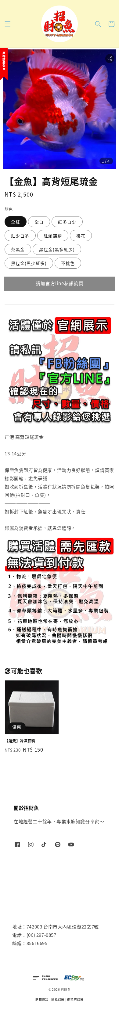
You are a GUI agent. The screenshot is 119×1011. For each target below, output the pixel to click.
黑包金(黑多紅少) (57, 249)
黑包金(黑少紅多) (29, 263)
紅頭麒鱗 (53, 235)
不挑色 (68, 263)
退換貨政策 (75, 999)
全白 (39, 222)
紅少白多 (20, 235)
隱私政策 (57, 999)
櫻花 (80, 235)
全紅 (15, 222)
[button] (7, 24)
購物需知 (42, 999)
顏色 (9, 209)
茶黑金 (18, 249)
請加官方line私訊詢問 (60, 283)
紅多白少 (67, 222)
